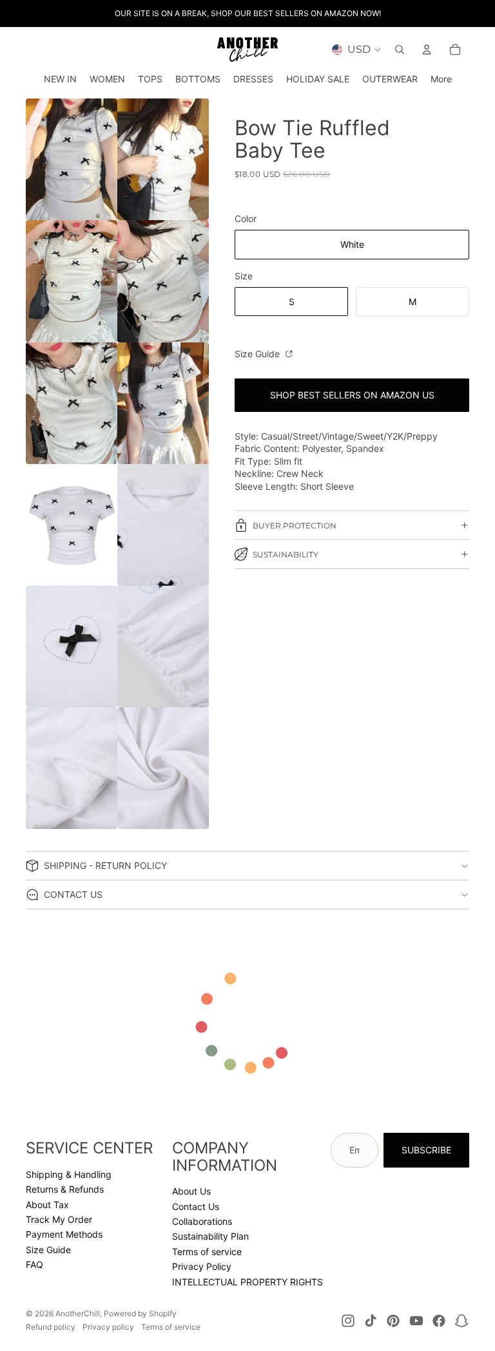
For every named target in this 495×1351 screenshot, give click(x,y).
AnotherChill (77, 1313)
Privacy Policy (201, 1266)
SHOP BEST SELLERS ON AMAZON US (352, 394)
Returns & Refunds (65, 1189)
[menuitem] (441, 79)
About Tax (47, 1204)
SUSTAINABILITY (285, 554)
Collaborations (202, 1221)
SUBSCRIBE (426, 1149)
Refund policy (50, 1327)
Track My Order (59, 1219)
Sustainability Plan (210, 1236)
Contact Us (195, 1206)
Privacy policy (108, 1327)
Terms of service (207, 1251)
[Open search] (399, 49)
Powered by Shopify (140, 1313)
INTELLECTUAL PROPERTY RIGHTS (247, 1281)
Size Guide (258, 353)
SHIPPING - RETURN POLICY (105, 865)
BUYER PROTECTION (294, 525)
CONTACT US (73, 894)
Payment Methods (64, 1234)
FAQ (34, 1264)
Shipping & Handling (69, 1174)
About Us (191, 1191)
